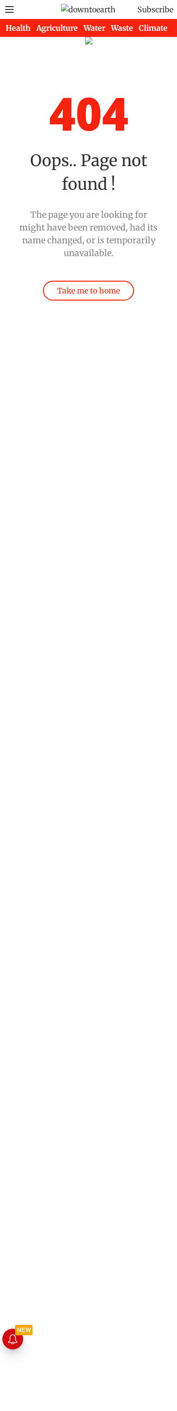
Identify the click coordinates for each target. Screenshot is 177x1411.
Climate (153, 28)
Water (94, 28)
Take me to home (88, 290)
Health (18, 28)
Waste (122, 28)
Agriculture (57, 28)
